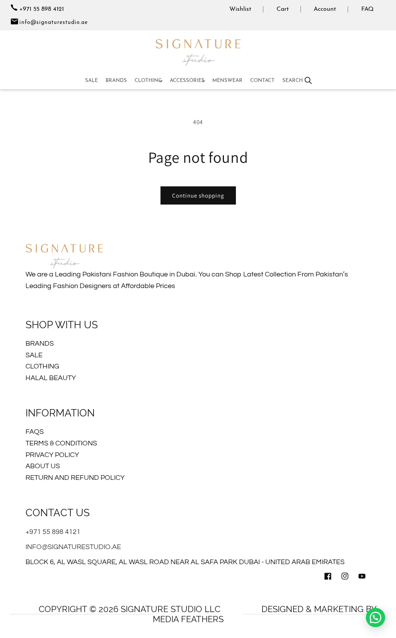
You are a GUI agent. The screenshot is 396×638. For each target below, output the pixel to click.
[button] (148, 81)
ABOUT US (43, 466)
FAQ (367, 9)
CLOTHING (42, 366)
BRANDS (40, 343)
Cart (283, 9)
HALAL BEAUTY (51, 378)
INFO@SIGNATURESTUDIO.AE (73, 547)
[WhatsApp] (375, 617)
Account (325, 9)
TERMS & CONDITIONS (61, 443)
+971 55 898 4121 (40, 9)
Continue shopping (198, 195)
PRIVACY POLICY (52, 455)
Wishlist (240, 9)
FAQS (35, 431)
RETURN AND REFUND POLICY (75, 477)
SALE (34, 355)
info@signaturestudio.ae (53, 23)
